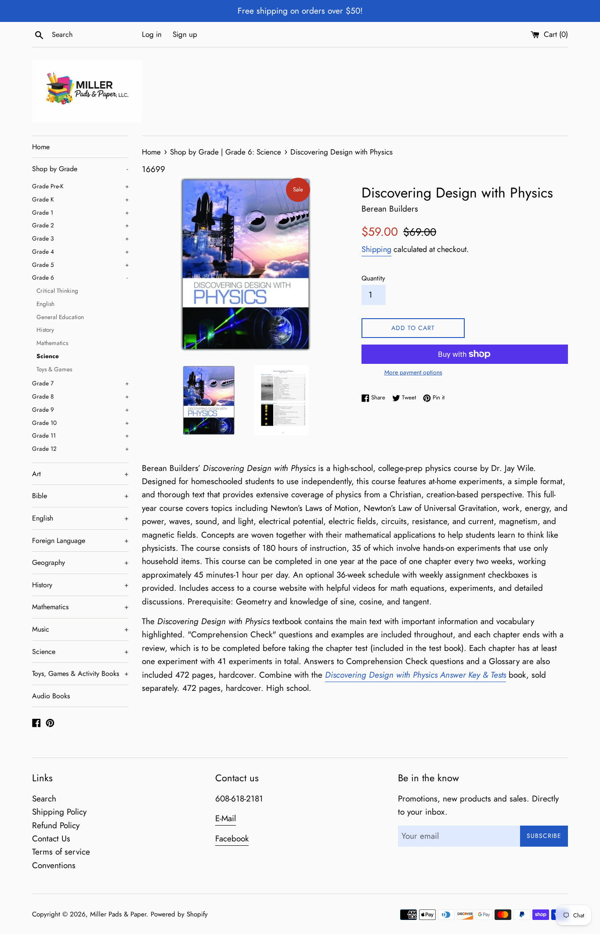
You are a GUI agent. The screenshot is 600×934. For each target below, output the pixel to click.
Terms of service (61, 852)
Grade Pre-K (80, 186)
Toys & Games (54, 369)
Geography (80, 562)
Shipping (376, 249)
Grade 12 (80, 448)
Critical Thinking (57, 290)
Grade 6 (80, 277)
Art (80, 474)
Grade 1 (80, 212)
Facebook (232, 838)
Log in (152, 34)
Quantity (373, 278)
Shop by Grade (80, 169)
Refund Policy (56, 825)
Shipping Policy (59, 812)
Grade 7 (80, 383)
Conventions (54, 865)
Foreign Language (80, 540)
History (45, 329)
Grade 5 (80, 264)
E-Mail (225, 818)
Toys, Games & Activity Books (80, 673)
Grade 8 (80, 396)
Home (41, 147)
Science (47, 356)
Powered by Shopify (179, 914)
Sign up (185, 34)
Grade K (80, 199)
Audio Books (51, 696)
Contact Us (51, 838)
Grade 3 (80, 238)
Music (80, 629)
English (45, 303)
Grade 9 (80, 409)
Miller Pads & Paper (118, 914)
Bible (80, 496)
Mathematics (52, 342)
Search (44, 799)
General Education (60, 317)
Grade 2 (80, 225)
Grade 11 (80, 435)
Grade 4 (80, 251)
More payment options (413, 372)
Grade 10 (80, 422)
